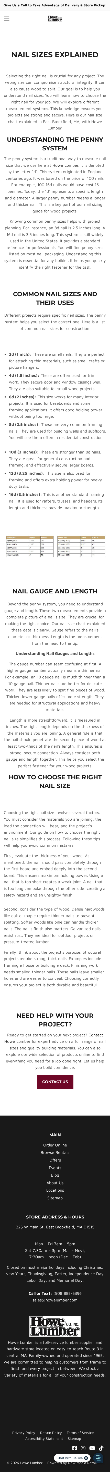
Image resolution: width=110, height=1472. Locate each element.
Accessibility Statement (44, 1439)
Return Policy (51, 1433)
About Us (55, 1182)
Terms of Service (80, 1433)
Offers (55, 1160)
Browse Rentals (55, 1152)
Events (55, 1167)
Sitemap (55, 1197)
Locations (55, 1190)
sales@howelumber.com (55, 1300)
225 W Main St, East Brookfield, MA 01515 (55, 1227)
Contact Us (55, 1081)
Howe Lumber (65, 165)
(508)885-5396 (67, 1293)
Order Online (55, 1145)
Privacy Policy (23, 1433)
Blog (55, 1175)
